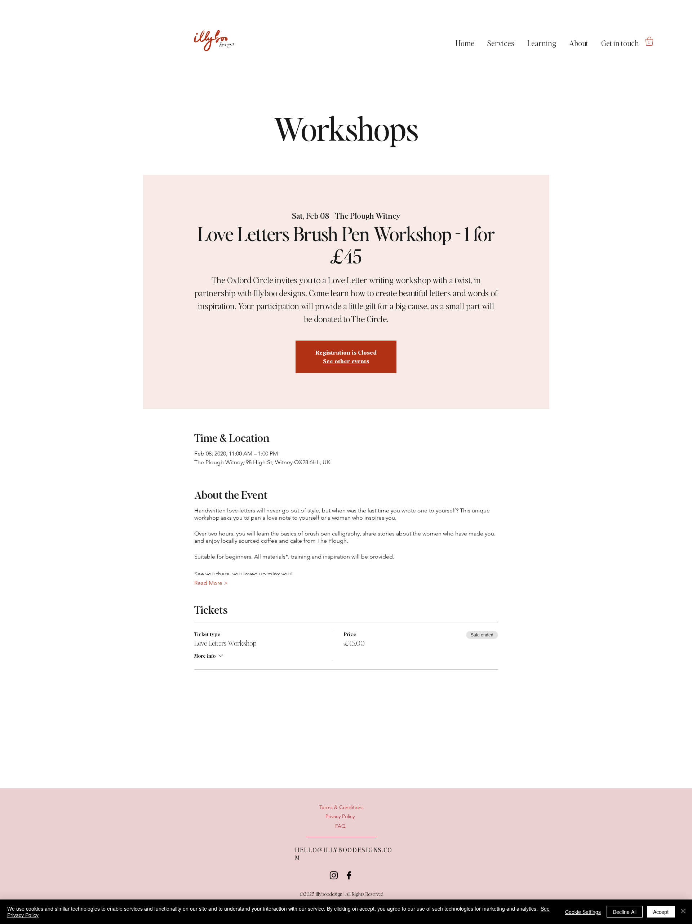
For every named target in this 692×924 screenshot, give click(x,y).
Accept (661, 911)
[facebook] (348, 875)
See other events (346, 361)
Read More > (211, 582)
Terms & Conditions (341, 807)
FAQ (340, 826)
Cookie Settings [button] (583, 911)
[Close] (683, 911)
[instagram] (333, 875)
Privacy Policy (340, 816)
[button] (501, 40)
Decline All (624, 911)
